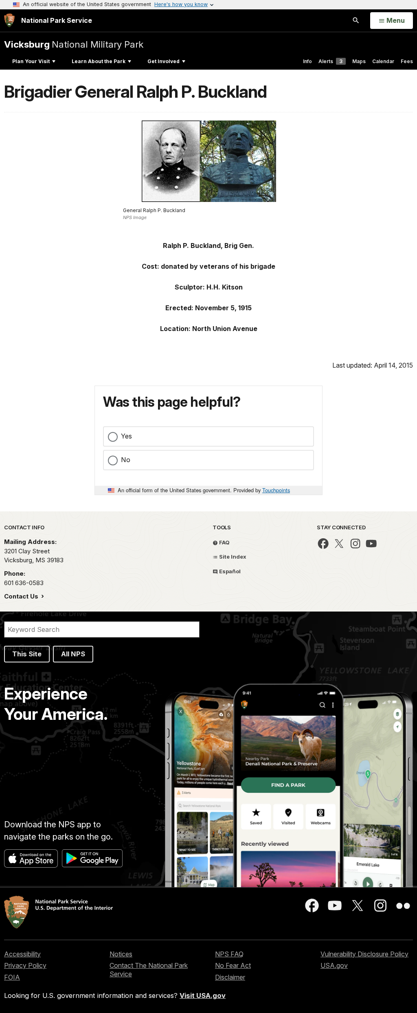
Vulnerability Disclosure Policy (364, 954)
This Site (27, 654)
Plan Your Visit (31, 61)
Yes (126, 436)
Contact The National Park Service (149, 969)
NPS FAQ (229, 954)
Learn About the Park (98, 61)
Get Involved (163, 61)
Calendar (383, 61)
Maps (359, 61)
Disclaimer (230, 977)
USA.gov (334, 965)
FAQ (224, 542)
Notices (121, 954)
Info (307, 61)
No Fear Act (233, 965)
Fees (407, 61)
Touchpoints (276, 490)
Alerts (330, 61)
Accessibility (22, 954)
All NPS (73, 654)
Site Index (232, 556)
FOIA (12, 977)
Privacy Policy (25, 965)
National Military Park (73, 44)
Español (229, 571)
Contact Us (22, 596)
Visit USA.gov (203, 995)
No (125, 460)
